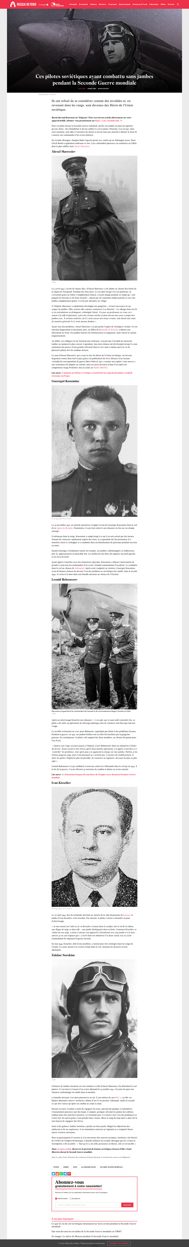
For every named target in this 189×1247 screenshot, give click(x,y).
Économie (83, 4)
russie (56, 1167)
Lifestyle (73, 4)
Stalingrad (79, 568)
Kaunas (126, 915)
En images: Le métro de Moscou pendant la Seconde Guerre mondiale (85, 1236)
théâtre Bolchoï (100, 368)
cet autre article (64, 1149)
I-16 (94, 720)
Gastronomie (124, 4)
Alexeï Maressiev (81, 146)
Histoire (102, 4)
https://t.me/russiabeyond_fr (108, 121)
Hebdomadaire (63, 1198)
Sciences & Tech (140, 4)
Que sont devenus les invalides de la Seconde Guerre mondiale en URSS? (87, 1231)
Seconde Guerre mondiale (111, 1167)
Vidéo (163, 4)
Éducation (154, 4)
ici (88, 1243)
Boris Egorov (103, 88)
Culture (93, 4)
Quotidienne (76, 1198)
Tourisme (112, 4)
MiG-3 (118, 1098)
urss (75, 1167)
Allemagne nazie (88, 1167)
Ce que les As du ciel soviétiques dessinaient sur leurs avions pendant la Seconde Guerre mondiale (94, 1225)
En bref (171, 4)
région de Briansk (64, 528)
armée (66, 1167)
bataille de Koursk (109, 330)
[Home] (12, 4)
